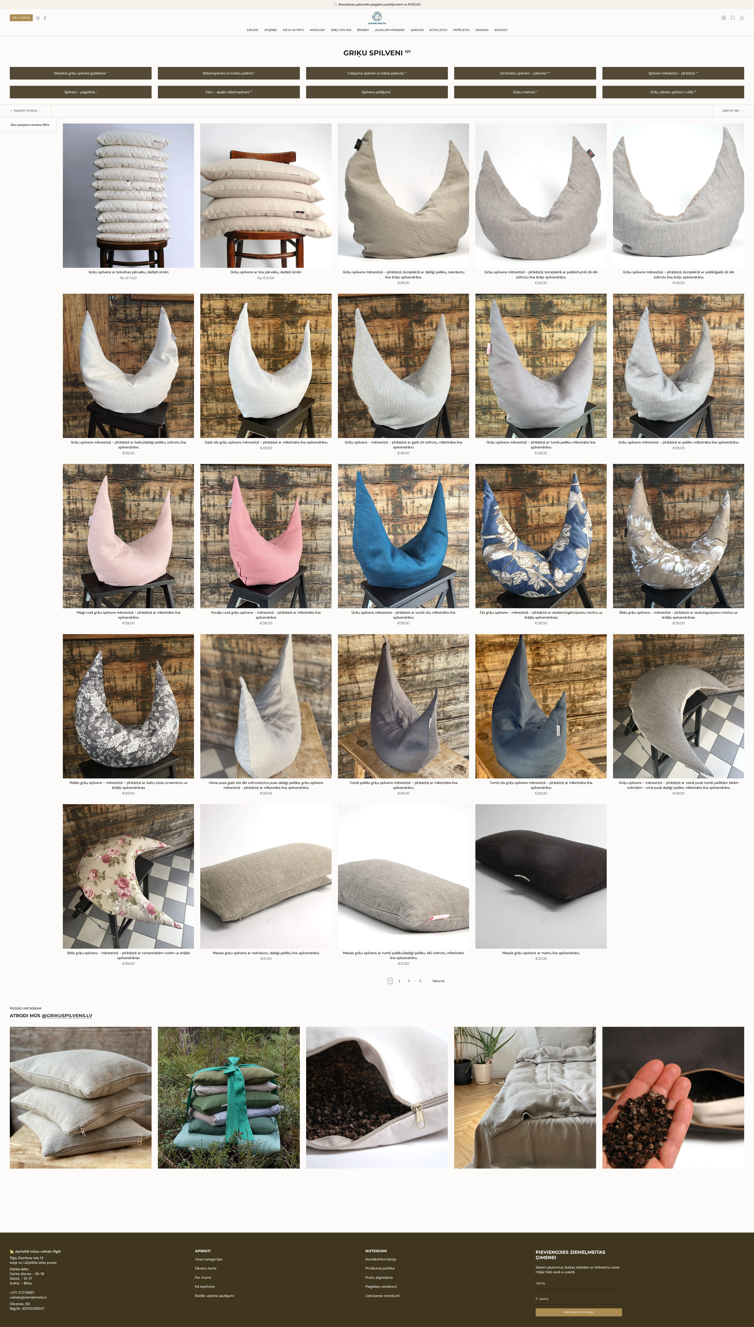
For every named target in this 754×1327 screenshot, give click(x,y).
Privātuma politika (379, 1268)
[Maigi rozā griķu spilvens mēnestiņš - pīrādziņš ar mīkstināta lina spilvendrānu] (128, 536)
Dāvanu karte (205, 1268)
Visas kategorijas (208, 1259)
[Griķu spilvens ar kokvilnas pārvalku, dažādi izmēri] (128, 195)
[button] (270, 30)
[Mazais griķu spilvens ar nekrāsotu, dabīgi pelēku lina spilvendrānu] (265, 876)
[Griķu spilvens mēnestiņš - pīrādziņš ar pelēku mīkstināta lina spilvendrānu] (678, 366)
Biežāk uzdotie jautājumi (214, 1295)
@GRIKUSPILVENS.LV (67, 1015)
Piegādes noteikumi (381, 1286)
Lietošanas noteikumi (382, 1295)
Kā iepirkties (205, 1286)
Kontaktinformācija (380, 1259)
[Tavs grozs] (741, 18)
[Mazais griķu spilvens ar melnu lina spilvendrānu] (541, 876)
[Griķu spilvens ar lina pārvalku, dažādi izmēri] (265, 195)
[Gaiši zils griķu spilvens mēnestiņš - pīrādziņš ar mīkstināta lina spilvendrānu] (265, 366)
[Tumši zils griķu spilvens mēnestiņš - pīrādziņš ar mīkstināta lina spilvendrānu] (541, 706)
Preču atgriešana (379, 1277)
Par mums (203, 1277)
